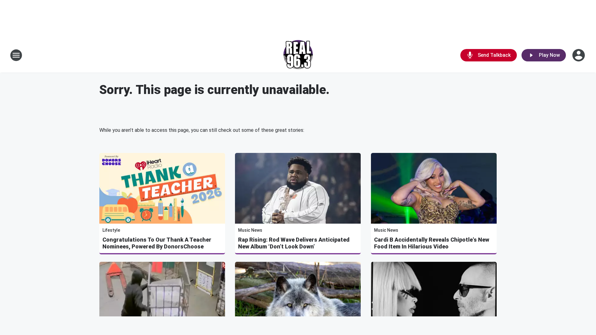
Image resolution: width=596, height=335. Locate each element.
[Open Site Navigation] (16, 55)
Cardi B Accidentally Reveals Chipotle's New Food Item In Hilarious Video (431, 243)
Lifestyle (111, 230)
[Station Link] (298, 55)
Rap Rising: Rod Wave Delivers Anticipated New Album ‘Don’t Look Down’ (294, 243)
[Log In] (579, 55)
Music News (250, 230)
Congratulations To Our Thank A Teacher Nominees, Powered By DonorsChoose (156, 243)
